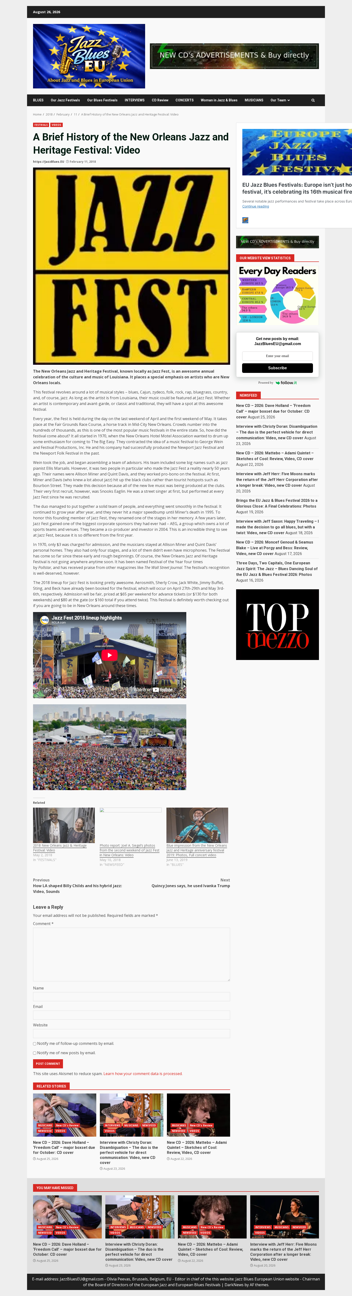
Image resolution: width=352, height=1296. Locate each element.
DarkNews (234, 1284)
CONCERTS (185, 100)
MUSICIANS (254, 100)
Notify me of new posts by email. (66, 1052)
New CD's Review (67, 1125)
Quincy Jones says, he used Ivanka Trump (191, 882)
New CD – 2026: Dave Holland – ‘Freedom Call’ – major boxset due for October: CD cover (64, 1115)
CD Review (160, 100)
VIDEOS (56, 125)
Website (40, 1025)
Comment (43, 923)
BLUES (38, 100)
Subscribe (277, 368)
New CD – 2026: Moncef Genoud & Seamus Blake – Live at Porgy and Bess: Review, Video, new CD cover (274, 548)
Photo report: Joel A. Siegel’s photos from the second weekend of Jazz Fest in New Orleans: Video (129, 850)
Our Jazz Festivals (65, 100)
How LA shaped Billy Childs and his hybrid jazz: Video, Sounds (77, 885)
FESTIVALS (41, 125)
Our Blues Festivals (102, 100)
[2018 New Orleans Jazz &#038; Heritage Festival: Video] (64, 825)
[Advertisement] (234, 55)
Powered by (265, 383)
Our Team (278, 100)
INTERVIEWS (135, 100)
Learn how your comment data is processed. (142, 1073)
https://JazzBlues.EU (48, 162)
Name (38, 988)
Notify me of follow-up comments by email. (75, 1043)
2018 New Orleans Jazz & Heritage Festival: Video (60, 847)
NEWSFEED (45, 1131)
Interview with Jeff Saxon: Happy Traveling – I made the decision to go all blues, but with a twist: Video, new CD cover (277, 527)
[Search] (313, 100)
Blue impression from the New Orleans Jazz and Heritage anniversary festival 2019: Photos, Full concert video (196, 850)
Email (38, 1006)
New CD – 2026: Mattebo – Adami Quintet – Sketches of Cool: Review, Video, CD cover (198, 1115)
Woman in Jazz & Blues (219, 100)
